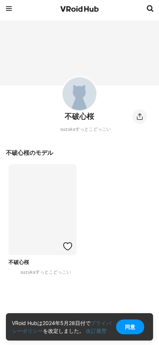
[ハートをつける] (68, 246)
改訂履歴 (96, 331)
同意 (130, 327)
